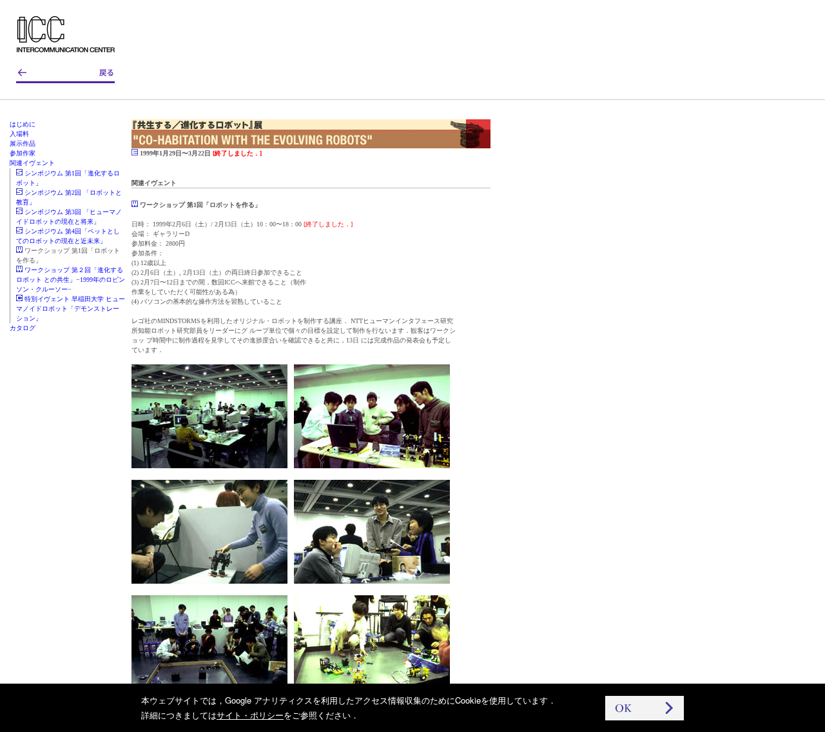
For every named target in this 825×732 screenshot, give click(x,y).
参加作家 (22, 153)
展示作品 (22, 143)
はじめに (22, 124)
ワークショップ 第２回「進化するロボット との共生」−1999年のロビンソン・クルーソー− (70, 279)
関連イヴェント (32, 162)
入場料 (19, 133)
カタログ (22, 327)
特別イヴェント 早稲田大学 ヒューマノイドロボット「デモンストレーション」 (70, 308)
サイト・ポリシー (250, 715)
